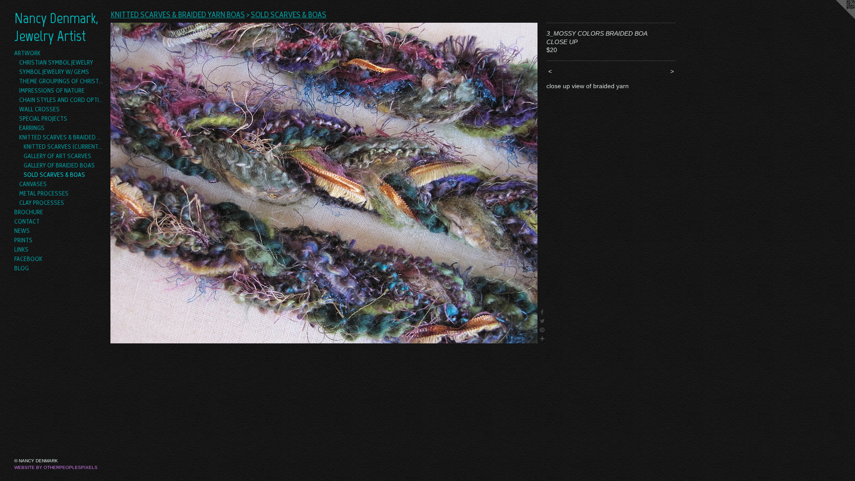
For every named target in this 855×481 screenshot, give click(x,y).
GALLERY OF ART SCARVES (57, 156)
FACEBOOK (28, 259)
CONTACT (27, 221)
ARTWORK (27, 53)
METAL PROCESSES (44, 193)
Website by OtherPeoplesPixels (56, 467)
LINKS (21, 249)
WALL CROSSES (39, 109)
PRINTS (23, 240)
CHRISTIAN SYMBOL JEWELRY (56, 62)
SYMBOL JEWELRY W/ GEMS (54, 72)
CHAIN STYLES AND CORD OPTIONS (61, 100)
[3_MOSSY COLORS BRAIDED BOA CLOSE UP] (323, 183)
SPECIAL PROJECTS (43, 118)
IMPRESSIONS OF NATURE (52, 90)
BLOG (21, 268)
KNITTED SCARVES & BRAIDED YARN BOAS (61, 137)
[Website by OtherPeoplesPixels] (837, 18)
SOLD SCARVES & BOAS (54, 175)
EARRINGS (32, 128)
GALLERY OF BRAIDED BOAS (59, 165)
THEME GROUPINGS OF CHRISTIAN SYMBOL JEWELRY (61, 81)
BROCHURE (28, 212)
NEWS (22, 231)
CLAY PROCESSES (41, 203)
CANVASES (33, 184)
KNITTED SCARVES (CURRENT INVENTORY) (63, 147)
